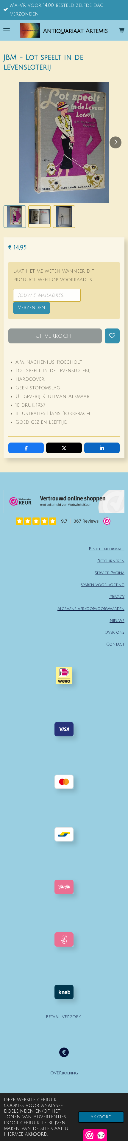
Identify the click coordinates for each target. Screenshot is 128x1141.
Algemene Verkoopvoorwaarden (90, 608)
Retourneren (110, 561)
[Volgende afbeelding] (115, 142)
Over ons (114, 632)
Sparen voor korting (102, 585)
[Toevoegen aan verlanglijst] (112, 335)
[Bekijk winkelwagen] (121, 30)
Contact (115, 644)
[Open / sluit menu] (6, 30)
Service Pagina (109, 573)
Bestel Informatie (106, 549)
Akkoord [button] (101, 1117)
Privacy (116, 597)
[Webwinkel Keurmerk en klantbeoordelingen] (64, 503)
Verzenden (31, 307)
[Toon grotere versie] (64, 887)
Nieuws (117, 620)
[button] (15, 216)
